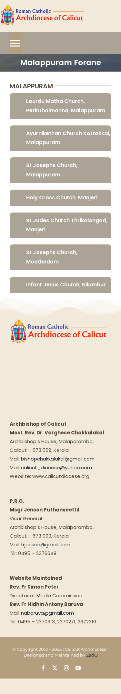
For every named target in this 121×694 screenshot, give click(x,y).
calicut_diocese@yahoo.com (56, 467)
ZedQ (92, 655)
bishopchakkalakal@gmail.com (58, 458)
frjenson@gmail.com (45, 544)
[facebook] (43, 667)
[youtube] (78, 667)
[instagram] (66, 667)
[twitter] (54, 667)
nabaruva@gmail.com (47, 613)
